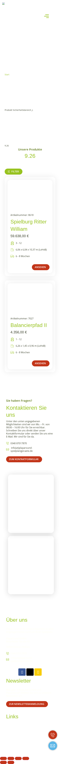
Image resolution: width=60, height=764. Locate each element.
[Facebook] (22, 672)
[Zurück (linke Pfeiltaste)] (3, 762)
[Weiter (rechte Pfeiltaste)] (10, 762)
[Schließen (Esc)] (25, 758)
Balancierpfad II (28, 325)
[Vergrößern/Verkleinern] (3, 758)
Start (7, 74)
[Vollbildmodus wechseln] (10, 758)
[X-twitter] (30, 672)
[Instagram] (38, 672)
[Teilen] (18, 758)
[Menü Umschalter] (46, 16)
